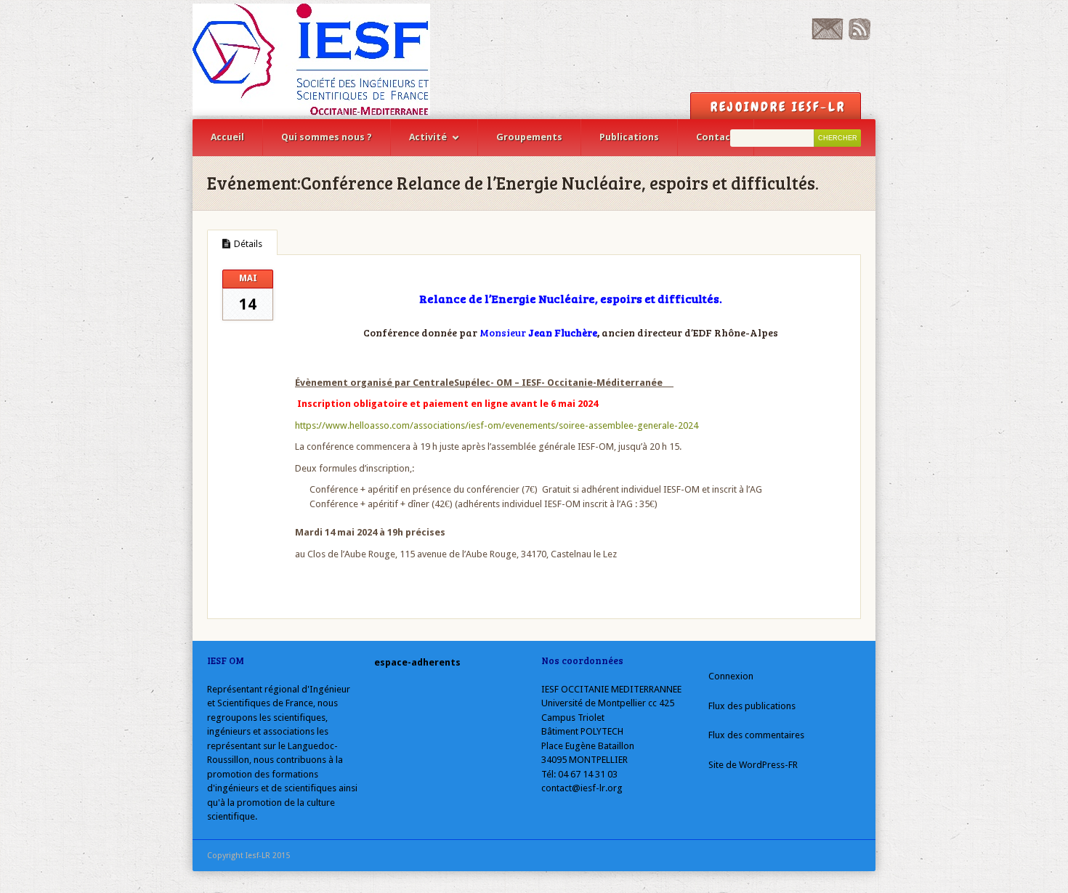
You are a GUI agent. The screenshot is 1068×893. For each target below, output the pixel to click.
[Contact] (827, 36)
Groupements (529, 137)
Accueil (227, 137)
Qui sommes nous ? (326, 137)
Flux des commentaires (756, 735)
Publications (629, 137)
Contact (715, 137)
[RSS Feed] (859, 36)
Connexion (730, 676)
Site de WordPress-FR (753, 764)
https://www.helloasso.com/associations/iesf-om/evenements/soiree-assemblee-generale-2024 (496, 425)
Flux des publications (752, 705)
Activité (428, 137)
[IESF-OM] (311, 60)
